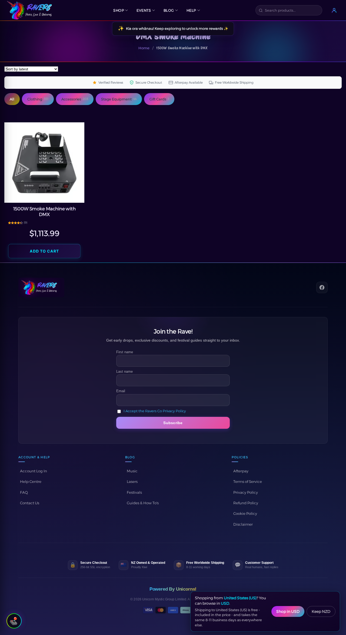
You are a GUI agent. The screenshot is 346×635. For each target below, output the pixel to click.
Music (132, 471)
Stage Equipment (119, 99)
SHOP (118, 10)
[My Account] (334, 10)
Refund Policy (245, 503)
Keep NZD (321, 611)
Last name (124, 371)
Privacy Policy (245, 492)
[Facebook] (322, 287)
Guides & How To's (143, 503)
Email (120, 391)
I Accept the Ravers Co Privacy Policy (155, 411)
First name (124, 352)
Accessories (74, 99)
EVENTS (144, 10)
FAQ (24, 492)
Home (143, 48)
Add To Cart (44, 251)
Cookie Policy (245, 513)
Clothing (37, 99)
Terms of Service (247, 481)
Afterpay (240, 471)
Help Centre (30, 481)
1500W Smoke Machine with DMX (44, 211)
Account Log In (33, 471)
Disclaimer (243, 524)
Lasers (132, 481)
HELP (191, 10)
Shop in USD (288, 611)
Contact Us (29, 503)
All (12, 99)
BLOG (169, 10)
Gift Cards (159, 99)
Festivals (134, 492)
